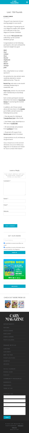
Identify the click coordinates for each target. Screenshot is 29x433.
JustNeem (10, 129)
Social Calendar (9, 369)
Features (6, 327)
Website (6, 211)
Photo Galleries (9, 340)
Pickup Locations (9, 358)
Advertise (7, 361)
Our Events (7, 352)
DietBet (22, 109)
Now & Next (7, 333)
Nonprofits (7, 382)
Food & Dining (8, 330)
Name (6, 198)
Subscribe (7, 348)
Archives (15, 286)
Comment (7, 181)
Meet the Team (8, 355)
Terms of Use (8, 388)
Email (6, 205)
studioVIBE (14, 123)
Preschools (7, 385)
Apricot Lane (7, 134)
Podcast (7, 375)
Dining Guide (8, 372)
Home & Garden (9, 336)
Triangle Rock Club (9, 118)
